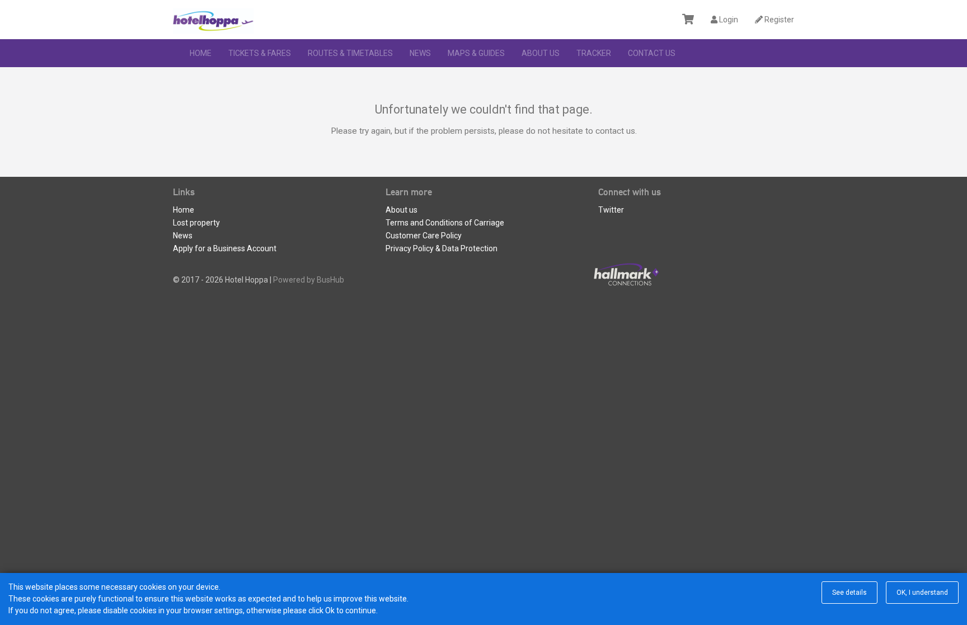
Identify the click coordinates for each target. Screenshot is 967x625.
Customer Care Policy (424, 235)
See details (849, 592)
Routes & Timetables (350, 53)
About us (541, 53)
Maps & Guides (476, 53)
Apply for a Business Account (224, 248)
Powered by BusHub (308, 279)
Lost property (196, 222)
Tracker (593, 53)
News (420, 53)
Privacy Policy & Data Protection (441, 248)
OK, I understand (922, 592)
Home (201, 53)
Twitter (611, 209)
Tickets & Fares (259, 53)
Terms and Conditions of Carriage (445, 222)
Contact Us (651, 53)
